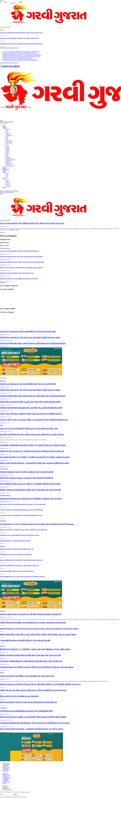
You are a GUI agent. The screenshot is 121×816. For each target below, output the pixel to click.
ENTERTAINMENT (5, 495)
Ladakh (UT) (8, 162)
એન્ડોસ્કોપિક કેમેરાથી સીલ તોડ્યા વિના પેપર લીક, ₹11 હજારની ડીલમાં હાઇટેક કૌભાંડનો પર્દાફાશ (22, 55)
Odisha (7, 154)
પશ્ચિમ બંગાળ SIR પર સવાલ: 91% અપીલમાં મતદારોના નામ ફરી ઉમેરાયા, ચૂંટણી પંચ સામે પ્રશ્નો (21, 56)
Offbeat (7, 181)
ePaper (1, 120)
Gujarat (4, 126)
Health (7, 177)
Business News (3, 617)
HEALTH (2, 646)
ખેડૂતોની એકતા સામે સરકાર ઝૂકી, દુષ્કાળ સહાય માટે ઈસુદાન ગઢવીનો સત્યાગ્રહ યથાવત (20, 60)
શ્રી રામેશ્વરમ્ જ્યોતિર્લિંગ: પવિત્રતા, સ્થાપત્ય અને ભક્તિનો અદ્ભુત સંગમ (17, 571)
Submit (15, 794)
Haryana (7, 145)
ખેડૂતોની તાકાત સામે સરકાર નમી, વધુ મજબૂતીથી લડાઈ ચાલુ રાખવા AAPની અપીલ (19, 59)
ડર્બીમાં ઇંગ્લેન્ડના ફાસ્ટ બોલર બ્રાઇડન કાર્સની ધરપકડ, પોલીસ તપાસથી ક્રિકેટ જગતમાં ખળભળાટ (33, 690)
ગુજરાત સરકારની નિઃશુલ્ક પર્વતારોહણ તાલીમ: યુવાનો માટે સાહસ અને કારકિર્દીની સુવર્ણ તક (31, 414)
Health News (2, 658)
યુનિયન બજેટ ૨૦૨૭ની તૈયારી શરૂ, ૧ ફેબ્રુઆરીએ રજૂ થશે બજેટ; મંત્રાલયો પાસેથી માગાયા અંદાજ (34, 463)
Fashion (7, 174)
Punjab (7, 133)
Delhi (7, 130)
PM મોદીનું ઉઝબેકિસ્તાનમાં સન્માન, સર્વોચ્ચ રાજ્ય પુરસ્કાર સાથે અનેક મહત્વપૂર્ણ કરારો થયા (21, 43)
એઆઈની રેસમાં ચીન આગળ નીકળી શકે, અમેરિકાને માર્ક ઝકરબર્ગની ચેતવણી (26, 472)
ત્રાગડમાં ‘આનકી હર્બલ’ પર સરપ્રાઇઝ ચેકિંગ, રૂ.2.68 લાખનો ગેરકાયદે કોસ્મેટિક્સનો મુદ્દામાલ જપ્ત (34, 420)
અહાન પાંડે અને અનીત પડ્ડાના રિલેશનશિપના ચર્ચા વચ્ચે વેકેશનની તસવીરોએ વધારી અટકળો (21, 515)
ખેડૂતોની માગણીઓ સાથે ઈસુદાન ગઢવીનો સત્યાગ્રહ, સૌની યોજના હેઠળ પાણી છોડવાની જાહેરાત (33, 343)
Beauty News (2, 527)
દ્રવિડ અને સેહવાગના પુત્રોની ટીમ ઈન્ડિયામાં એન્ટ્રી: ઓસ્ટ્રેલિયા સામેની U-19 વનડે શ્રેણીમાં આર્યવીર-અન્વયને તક (40, 684)
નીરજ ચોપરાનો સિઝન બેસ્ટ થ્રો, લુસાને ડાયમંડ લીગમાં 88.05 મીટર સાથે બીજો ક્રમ (28, 702)
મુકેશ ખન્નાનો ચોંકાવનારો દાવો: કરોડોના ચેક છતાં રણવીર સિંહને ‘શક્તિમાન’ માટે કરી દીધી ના (31, 499)
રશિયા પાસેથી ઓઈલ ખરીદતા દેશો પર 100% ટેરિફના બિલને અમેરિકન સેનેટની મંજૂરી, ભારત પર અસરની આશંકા (38, 634)
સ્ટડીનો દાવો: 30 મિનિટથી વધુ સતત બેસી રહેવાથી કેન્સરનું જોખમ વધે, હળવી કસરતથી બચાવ (31, 661)
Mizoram (7, 152)
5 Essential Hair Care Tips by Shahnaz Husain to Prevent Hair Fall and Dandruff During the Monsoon (37, 524)
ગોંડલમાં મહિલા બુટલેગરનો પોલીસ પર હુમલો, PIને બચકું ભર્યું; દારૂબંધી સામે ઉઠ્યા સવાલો (30, 402)
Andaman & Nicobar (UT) (10, 159)
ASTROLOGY (3, 708)
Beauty (7, 173)
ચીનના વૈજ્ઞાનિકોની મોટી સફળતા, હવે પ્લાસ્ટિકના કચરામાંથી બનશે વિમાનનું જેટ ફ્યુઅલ (30, 484)
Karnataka (7, 148)
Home (4, 125)
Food (7, 176)
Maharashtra (8, 129)
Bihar (7, 139)
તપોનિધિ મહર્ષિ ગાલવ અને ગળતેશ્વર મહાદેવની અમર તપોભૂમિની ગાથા (15, 554)
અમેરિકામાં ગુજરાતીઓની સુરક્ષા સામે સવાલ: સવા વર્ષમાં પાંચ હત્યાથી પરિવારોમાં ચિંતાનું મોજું (31, 408)
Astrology (7, 179)
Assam (7, 136)
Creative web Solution (25, 792)
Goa (6, 144)
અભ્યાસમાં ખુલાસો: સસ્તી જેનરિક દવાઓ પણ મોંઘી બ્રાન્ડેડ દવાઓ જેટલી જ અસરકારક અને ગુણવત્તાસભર (36, 667)
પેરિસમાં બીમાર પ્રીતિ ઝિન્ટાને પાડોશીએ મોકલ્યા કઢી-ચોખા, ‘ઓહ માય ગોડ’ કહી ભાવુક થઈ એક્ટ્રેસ (23, 504)
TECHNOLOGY (4, 468)
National (4, 127)
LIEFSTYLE (3, 520)
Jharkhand (8, 146)
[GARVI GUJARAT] (60, 91)
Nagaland (7, 153)
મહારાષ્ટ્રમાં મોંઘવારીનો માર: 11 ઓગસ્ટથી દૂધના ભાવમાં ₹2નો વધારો (15, 540)
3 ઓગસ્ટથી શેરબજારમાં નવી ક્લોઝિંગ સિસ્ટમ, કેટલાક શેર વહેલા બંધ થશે (25, 640)
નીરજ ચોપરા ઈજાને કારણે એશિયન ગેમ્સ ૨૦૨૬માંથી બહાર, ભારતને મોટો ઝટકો (27, 676)
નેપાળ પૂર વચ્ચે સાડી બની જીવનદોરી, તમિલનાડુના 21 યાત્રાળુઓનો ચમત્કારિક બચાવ (19, 38)
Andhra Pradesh (9, 140)
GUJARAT (2, 380)
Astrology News (3, 714)
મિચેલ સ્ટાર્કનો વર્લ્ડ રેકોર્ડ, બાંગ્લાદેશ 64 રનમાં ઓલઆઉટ (19, 696)
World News (2, 226)
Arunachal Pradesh (9, 135)
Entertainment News (4, 501)
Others (4, 178)
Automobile (8, 183)
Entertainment (6, 169)
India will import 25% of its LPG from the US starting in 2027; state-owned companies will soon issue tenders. (39, 628)
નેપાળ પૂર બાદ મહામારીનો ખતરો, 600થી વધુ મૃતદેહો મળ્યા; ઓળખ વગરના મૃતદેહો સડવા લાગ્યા (21, 32)
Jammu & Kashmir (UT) (10, 165)
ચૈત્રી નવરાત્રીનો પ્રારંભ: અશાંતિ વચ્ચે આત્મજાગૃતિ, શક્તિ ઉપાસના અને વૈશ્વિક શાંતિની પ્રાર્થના (33, 717)
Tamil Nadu (8, 157)
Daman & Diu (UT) (9, 158)
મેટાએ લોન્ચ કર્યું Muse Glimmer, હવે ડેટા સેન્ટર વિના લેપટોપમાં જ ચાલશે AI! (26, 478)
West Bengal (2, 270)
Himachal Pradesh (9, 141)
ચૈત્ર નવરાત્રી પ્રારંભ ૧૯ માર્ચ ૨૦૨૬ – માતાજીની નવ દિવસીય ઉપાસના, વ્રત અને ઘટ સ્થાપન (31, 729)
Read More (2, 232)
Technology (8, 184)
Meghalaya (8, 150)
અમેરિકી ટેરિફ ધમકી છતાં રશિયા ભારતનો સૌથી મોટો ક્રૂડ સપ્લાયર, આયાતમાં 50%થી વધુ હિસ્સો (33, 622)
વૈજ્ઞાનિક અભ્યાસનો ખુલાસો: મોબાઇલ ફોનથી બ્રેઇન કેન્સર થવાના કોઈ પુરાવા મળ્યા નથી (30, 490)
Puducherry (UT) (9, 164)
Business (4, 168)
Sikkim (7, 155)
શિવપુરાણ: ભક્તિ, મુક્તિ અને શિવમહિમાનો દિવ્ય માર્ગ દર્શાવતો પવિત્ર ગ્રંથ (17, 57)
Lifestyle (4, 172)
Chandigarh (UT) (9, 160)
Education (8, 182)
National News (3, 259)
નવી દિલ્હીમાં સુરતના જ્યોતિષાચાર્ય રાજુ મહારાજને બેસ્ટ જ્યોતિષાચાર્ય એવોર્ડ (26, 711)
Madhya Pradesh (9, 143)
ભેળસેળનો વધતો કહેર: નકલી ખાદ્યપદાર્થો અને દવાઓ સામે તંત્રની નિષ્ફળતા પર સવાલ (19, 535)
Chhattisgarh (8, 134)
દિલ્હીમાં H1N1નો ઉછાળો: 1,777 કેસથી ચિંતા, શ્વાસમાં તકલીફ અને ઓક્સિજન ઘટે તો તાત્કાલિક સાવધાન (23, 529)
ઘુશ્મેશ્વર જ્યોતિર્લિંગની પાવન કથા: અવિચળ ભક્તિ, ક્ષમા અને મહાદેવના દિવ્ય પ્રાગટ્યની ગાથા (21, 560)
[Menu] (0, 195)
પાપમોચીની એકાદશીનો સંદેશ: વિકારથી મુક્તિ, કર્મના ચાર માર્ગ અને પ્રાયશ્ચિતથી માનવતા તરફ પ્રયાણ (34, 723)
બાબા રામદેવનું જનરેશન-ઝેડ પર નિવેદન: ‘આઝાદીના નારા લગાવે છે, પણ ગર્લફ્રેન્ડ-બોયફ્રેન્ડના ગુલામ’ (35, 457)
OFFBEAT (2, 546)
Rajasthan (7, 131)
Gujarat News (2, 281)
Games (4, 187)
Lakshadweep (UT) (9, 163)
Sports (4, 171)
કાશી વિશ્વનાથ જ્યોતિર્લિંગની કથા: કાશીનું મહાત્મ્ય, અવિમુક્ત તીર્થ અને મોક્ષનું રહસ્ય (19, 565)
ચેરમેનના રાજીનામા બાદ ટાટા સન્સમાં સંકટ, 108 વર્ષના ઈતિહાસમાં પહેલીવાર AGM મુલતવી (30, 614)
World (4, 167)
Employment (8, 186)
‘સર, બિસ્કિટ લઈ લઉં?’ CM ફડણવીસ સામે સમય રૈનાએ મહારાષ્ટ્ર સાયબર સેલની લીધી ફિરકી (21, 509)
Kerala (7, 138)
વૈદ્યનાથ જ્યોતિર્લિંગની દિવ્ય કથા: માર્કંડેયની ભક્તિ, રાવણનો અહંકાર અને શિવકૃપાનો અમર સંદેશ (22, 576)
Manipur (7, 149)
